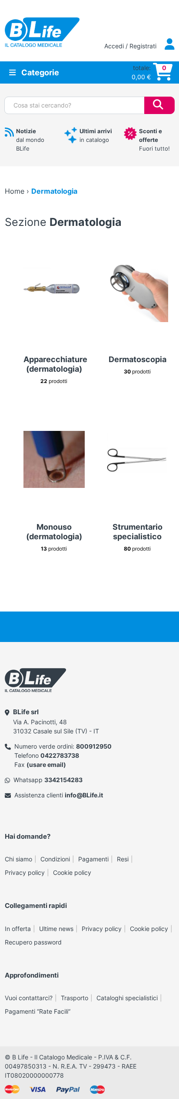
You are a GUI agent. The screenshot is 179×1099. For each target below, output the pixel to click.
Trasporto (74, 998)
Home (14, 191)
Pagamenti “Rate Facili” (37, 1011)
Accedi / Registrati (131, 46)
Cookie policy (72, 872)
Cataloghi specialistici (127, 998)
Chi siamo (18, 859)
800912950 (94, 746)
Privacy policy (25, 872)
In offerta (18, 928)
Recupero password (33, 942)
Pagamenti (93, 859)
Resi (123, 859)
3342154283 (63, 779)
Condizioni (55, 859)
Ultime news (56, 928)
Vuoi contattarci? (29, 998)
